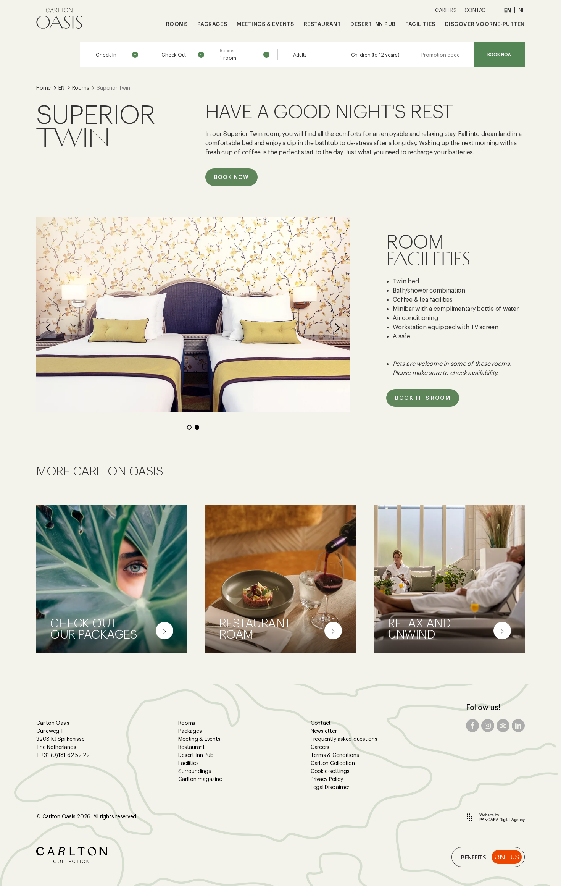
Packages (190, 731)
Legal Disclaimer (330, 787)
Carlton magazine (200, 779)
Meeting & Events (199, 739)
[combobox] (244, 55)
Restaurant (191, 747)
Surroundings (194, 771)
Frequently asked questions (344, 739)
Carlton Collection (333, 763)
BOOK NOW (499, 54)
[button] (48, 328)
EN (507, 10)
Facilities (188, 763)
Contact (321, 723)
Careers (320, 747)
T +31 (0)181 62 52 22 (63, 755)
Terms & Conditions (335, 755)
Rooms (80, 88)
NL (522, 10)
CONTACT (476, 10)
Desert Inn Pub (196, 755)
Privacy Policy (327, 779)
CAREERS (445, 10)
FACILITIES (420, 24)
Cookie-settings (330, 771)
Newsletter (324, 731)
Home (43, 88)
